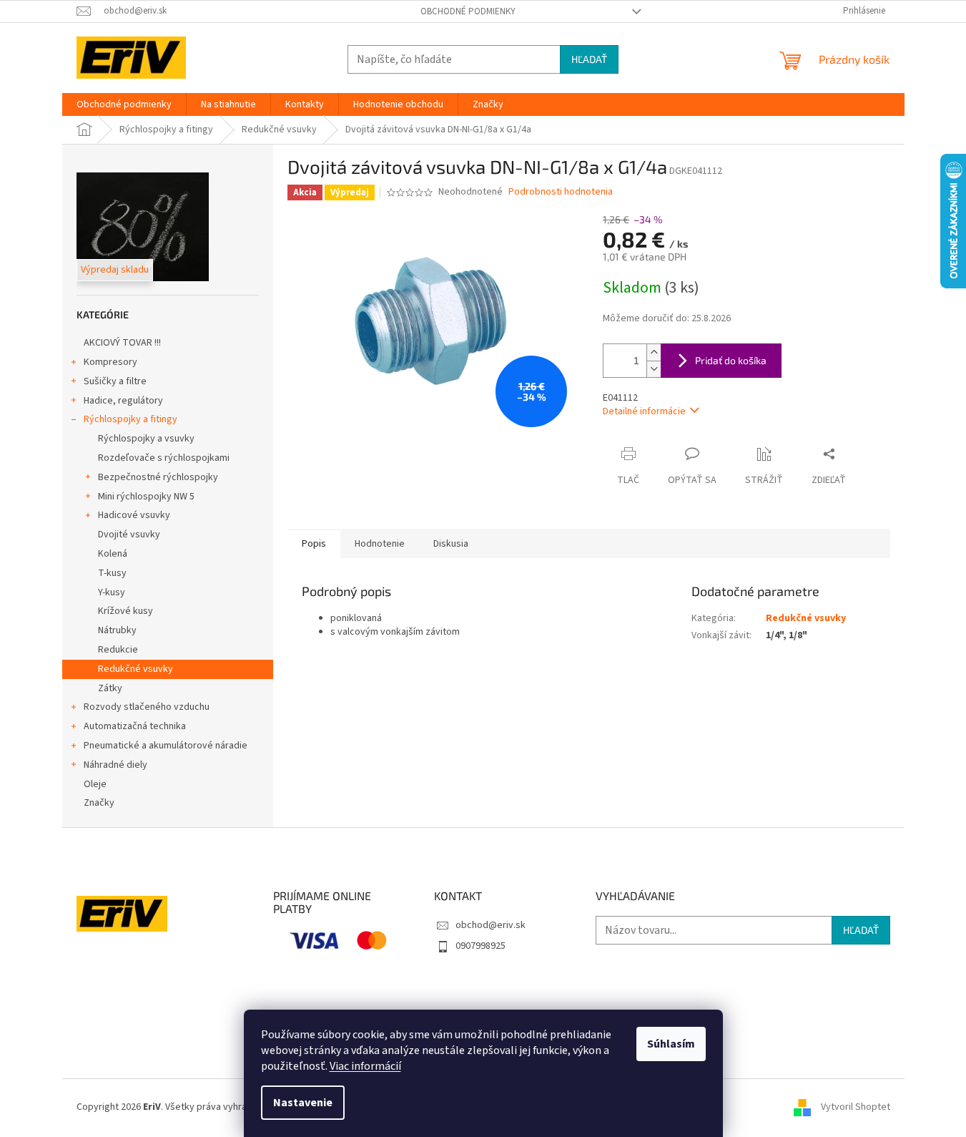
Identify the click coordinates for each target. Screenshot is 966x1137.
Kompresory (110, 362)
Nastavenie (302, 1103)
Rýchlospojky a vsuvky (146, 438)
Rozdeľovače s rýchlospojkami (164, 458)
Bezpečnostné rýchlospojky (158, 477)
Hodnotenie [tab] (380, 544)
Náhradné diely (115, 765)
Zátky (110, 688)
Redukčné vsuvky (135, 669)
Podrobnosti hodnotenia (560, 192)
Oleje (95, 784)
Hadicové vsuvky (134, 515)
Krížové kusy (125, 611)
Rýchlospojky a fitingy (130, 419)
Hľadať (589, 59)
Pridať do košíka (731, 360)
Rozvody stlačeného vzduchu (147, 707)
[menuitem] (124, 104)
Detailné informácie (644, 411)
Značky (99, 803)
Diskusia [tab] (450, 544)
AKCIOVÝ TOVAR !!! (122, 343)
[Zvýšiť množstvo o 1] (653, 352)
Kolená (112, 554)
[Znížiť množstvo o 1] (653, 369)
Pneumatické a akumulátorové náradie (165, 745)
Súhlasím (671, 1044)
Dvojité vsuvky (129, 534)
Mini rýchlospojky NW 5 (146, 496)
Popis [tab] (314, 544)
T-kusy (112, 573)
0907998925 (480, 946)
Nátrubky (117, 630)
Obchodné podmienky (468, 11)
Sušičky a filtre (115, 381)
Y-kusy (111, 592)
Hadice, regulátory (123, 401)
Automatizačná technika (135, 726)
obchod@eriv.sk (490, 925)
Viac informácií (365, 1066)
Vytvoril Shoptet (855, 1107)
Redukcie (118, 650)
